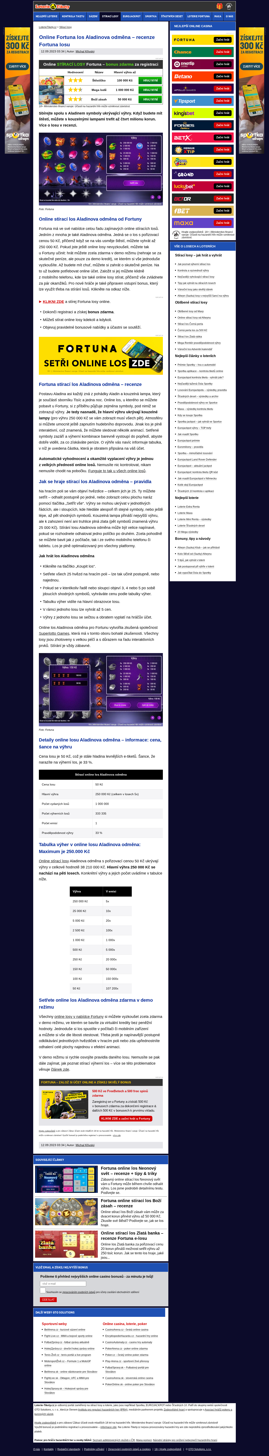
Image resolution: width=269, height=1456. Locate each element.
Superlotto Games (54, 633)
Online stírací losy (54, 861)
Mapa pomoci (144, 1440)
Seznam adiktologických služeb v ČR (114, 1440)
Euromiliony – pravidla (190, 446)
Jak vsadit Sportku (188, 434)
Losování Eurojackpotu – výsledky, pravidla (202, 390)
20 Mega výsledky (188, 532)
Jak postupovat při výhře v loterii (196, 566)
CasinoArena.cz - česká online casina (126, 1329)
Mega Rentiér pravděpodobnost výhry (199, 342)
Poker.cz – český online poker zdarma (126, 1354)
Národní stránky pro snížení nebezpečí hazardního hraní (185, 1440)
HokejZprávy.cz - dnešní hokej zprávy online (69, 1348)
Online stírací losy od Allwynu (194, 317)
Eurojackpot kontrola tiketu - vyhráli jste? (201, 377)
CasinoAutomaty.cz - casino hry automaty (128, 1342)
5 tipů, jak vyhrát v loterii (191, 560)
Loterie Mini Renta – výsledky (194, 519)
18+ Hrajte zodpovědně (167, 1449)
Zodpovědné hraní (174, 1409)
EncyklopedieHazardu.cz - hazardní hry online (131, 1336)
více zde (117, 1135)
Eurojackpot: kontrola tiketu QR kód (198, 472)
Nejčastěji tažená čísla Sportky (195, 383)
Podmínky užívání (94, 1449)
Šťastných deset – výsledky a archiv (198, 396)
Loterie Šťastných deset (191, 525)
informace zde (108, 1427)
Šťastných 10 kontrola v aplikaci (196, 491)
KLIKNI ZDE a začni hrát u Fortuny (125, 1118)
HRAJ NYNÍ (150, 80)
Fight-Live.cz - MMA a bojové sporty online (68, 1336)
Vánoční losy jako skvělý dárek (195, 289)
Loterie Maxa (185, 513)
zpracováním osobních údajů (78, 1292)
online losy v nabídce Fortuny (79, 1017)
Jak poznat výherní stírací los (194, 264)
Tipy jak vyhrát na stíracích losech (197, 283)
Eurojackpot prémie (189, 440)
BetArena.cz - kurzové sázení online (64, 1329)
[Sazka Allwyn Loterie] (251, 152)
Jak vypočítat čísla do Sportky (194, 572)
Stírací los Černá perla (190, 324)
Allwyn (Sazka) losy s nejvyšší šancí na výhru (203, 295)
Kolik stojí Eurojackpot (190, 484)
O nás (36, 1449)
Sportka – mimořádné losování (195, 453)
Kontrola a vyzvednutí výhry (193, 270)
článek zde (60, 1069)
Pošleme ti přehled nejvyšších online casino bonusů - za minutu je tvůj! (96, 1276)
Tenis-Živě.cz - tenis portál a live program (67, 1354)
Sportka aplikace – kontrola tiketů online (200, 371)
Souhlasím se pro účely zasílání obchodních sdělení (92, 1292)
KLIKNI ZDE (53, 302)
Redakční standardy (68, 1449)
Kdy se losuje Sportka (190, 415)
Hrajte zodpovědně (47, 1131)
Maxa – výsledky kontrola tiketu (195, 409)
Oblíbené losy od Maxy (191, 311)
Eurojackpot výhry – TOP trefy (194, 428)
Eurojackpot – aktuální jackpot (195, 465)
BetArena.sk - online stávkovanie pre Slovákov (70, 1371)
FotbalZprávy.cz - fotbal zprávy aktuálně (66, 1342)
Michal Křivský (85, 51)
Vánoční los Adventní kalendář (195, 349)
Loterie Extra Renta (189, 506)
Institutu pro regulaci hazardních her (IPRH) (103, 1409)
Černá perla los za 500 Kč (192, 330)
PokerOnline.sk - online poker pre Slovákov (130, 1384)
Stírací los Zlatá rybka (190, 336)
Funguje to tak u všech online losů (116, 471)
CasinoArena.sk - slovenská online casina (129, 1378)
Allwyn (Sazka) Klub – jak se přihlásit (199, 547)
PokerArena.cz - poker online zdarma (126, 1348)
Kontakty (49, 1449)
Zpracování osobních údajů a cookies (129, 1449)
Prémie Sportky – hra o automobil (197, 364)
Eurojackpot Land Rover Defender (197, 459)
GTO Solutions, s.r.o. (199, 1449)
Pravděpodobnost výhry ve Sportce (198, 402)
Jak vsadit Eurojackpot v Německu (197, 478)
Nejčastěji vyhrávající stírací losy (196, 276)
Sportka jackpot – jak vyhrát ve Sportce (200, 421)
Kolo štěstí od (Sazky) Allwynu (195, 553)
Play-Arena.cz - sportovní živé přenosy (127, 1361)
